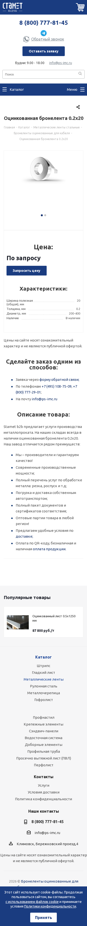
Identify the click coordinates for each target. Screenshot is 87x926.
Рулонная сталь (43, 686)
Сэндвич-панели (43, 731)
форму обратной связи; (59, 379)
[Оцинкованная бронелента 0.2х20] (43, 186)
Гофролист (43, 700)
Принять (43, 917)
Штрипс (43, 666)
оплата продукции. (49, 549)
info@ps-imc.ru (60, 63)
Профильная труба (43, 751)
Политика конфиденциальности (43, 799)
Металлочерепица (43, 693)
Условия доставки (43, 792)
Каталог (43, 657)
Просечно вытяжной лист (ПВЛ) (43, 758)
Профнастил (43, 717)
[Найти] (80, 74)
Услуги (43, 785)
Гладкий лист (43, 672)
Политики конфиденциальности (50, 906)
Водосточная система (43, 738)
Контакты (43, 777)
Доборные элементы (43, 744)
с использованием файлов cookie (32, 902)
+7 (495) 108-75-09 (57, 386)
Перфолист (43, 765)
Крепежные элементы (43, 724)
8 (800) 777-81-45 (43, 22)
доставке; (24, 536)
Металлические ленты (44, 679)
